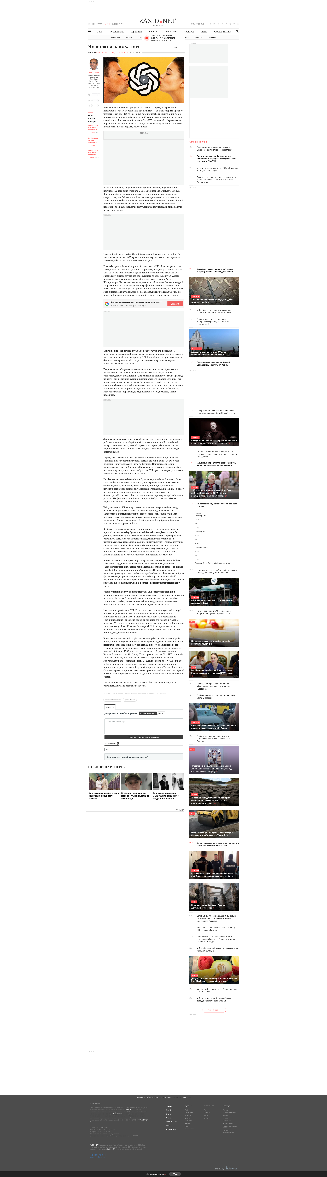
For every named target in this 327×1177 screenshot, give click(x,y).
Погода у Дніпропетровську (219, 563)
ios (234, 24)
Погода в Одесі (201, 563)
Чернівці (189, 31)
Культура (198, 37)
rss (238, 24)
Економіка (115, 37)
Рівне (204, 31)
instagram (218, 24)
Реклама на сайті (228, 1123)
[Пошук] (236, 31)
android (230, 24)
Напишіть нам (227, 1121)
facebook (210, 24)
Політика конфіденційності (228, 1131)
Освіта (129, 37)
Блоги (107, 24)
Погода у (201, 515)
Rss (205, 1110)
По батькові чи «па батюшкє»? (93, 140)
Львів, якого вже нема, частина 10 (93, 128)
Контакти (225, 1118)
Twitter (206, 1115)
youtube (226, 24)
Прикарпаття (116, 31)
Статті (99, 24)
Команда (225, 1115)
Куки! (166, 1174)
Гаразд (176, 47)
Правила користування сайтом (230, 1127)
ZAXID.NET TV (117, 24)
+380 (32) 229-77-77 (103, 1132)
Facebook (207, 1113)
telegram (222, 24)
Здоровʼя (212, 37)
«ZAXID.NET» (104, 1128)
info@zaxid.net (114, 1134)
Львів (99, 31)
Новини (91, 24)
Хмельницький (222, 31)
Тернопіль (136, 31)
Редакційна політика (229, 1113)
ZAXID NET (157, 21)
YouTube (206, 1118)
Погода (198, 513)
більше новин (214, 1010)
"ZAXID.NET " (129, 1110)
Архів (168, 1125)
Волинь (153, 31)
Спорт (186, 37)
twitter (214, 24)
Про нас (225, 1110)
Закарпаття (170, 31)
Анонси (169, 1118)
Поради (141, 37)
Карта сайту (171, 1129)
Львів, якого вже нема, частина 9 (93, 153)
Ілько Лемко (94, 72)
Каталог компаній (198, 24)
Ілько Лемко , (102, 52)
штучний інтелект (113, 700)
